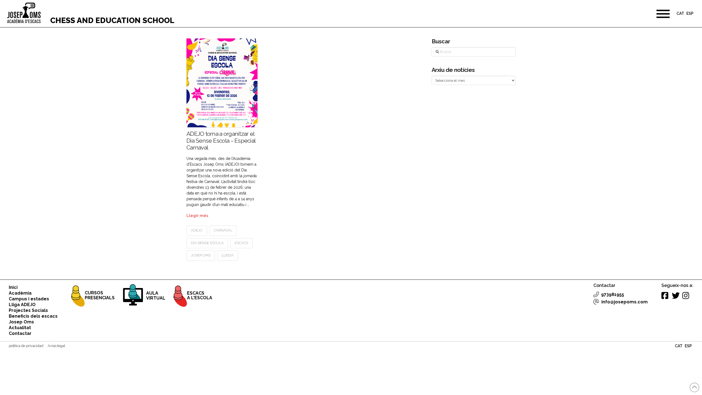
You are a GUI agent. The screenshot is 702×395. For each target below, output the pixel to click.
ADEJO (197, 230)
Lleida (228, 255)
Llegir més (197, 215)
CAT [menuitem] (680, 14)
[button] (663, 13)
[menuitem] (680, 14)
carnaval (223, 230)
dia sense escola (207, 243)
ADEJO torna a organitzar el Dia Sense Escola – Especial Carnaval (220, 140)
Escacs (241, 243)
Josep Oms (201, 255)
